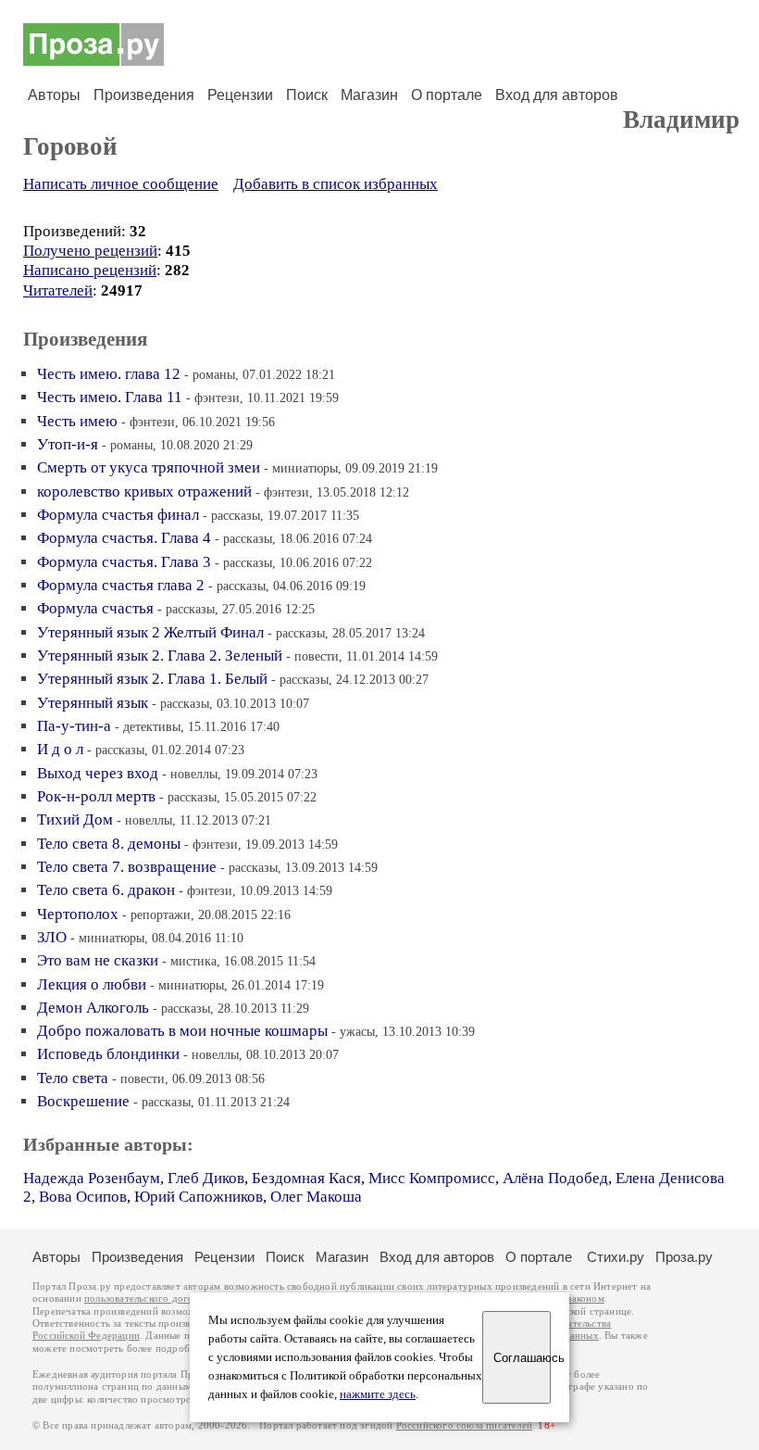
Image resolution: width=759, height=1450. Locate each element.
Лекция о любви (91, 984)
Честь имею (77, 421)
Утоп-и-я (67, 444)
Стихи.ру (615, 1257)
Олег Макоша (316, 1196)
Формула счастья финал (118, 514)
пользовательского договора (149, 1298)
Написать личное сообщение (120, 184)
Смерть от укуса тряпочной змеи (148, 467)
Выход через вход (97, 773)
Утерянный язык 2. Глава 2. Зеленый (159, 655)
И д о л (60, 749)
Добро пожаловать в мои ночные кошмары (182, 1031)
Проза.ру (684, 1257)
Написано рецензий (89, 270)
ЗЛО (52, 937)
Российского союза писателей (464, 1425)
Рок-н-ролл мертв (96, 796)
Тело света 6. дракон (106, 890)
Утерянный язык (92, 703)
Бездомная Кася (306, 1178)
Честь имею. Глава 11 (109, 397)
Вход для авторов (556, 95)
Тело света (72, 1078)
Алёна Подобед (555, 1178)
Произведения (143, 95)
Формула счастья (95, 608)
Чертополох (77, 914)
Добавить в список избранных (335, 184)
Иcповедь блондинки (108, 1054)
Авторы (54, 95)
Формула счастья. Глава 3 (124, 562)
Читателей (58, 290)
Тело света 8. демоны (108, 843)
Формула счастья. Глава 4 (124, 538)
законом (585, 1298)
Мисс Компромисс (431, 1178)
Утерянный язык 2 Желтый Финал (150, 632)
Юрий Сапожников (198, 1196)
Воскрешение (83, 1101)
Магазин (369, 95)
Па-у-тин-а (74, 726)
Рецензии (240, 95)
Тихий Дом (75, 819)
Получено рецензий (90, 250)
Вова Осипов (83, 1196)
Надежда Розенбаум (91, 1178)
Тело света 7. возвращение (127, 867)
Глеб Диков (206, 1178)
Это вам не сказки (97, 960)
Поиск (307, 95)
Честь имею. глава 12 (108, 374)
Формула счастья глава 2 (121, 585)
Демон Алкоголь (93, 1007)
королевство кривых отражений (144, 491)
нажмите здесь (378, 1394)
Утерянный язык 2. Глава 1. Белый (152, 678)
